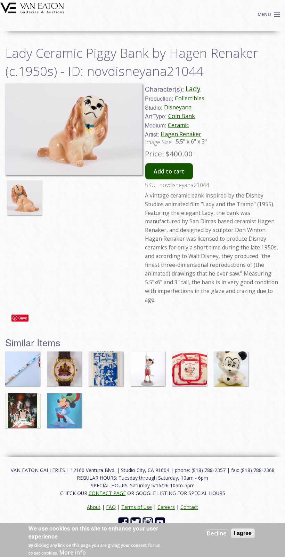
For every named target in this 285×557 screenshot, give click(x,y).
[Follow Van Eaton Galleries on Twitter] (136, 521)
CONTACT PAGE (107, 493)
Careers (166, 507)
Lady (193, 88)
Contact (189, 507)
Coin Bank (181, 116)
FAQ (111, 507)
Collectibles (189, 98)
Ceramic (178, 125)
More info (72, 552)
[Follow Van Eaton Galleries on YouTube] (161, 521)
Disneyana (178, 107)
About (93, 507)
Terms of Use (136, 507)
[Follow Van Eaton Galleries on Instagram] (148, 521)
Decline (217, 533)
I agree (243, 533)
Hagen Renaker (181, 134)
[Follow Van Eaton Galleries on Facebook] (124, 521)
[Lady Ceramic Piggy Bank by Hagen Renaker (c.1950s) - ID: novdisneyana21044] (26, 195)
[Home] (32, 7)
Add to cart (169, 171)
